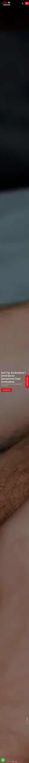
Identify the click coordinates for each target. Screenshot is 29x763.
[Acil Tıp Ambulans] (5, 3)
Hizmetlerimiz (6, 390)
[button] (13, 761)
